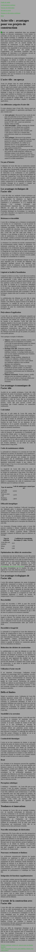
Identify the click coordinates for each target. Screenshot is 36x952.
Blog (2, 16)
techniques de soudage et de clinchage (12, 566)
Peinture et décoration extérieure (10, 13)
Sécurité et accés (6, 10)
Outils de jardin (5, 2)
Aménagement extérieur (8, 5)
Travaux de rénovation (7, 8)
